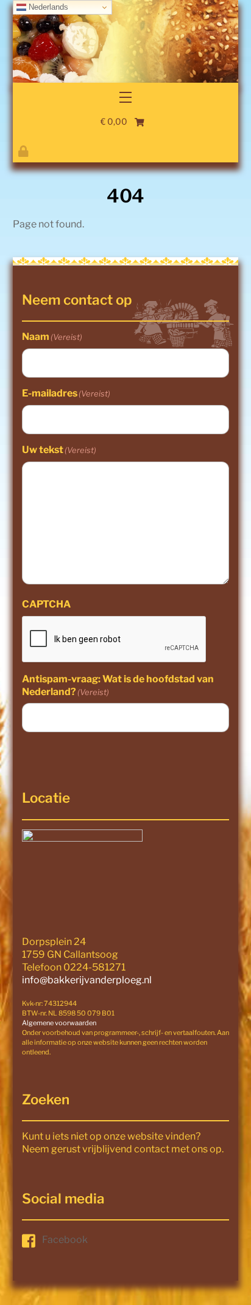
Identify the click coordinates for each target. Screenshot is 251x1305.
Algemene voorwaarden (59, 1023)
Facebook (65, 1239)
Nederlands (47, 7)
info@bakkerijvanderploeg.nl (87, 980)
